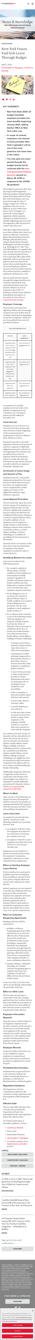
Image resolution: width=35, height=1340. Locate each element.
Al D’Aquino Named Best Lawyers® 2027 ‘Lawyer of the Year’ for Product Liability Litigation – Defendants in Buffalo (16, 1223)
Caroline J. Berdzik (15, 1128)
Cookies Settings (17, 1325)
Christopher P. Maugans (12, 68)
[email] (3, 99)
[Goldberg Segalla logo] (8, 3)
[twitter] (7, 99)
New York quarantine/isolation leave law (19, 171)
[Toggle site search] (28, 4)
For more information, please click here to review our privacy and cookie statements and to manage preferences (17, 1319)
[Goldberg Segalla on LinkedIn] (19, 1307)
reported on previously (13, 300)
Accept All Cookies (17, 1336)
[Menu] (32, 4)
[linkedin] (14, 99)
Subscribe (17, 1249)
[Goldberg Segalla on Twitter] (16, 1307)
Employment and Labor (17, 1144)
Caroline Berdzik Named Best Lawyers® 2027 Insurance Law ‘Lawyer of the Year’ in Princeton (17, 1203)
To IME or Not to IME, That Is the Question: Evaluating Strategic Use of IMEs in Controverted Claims (17, 1183)
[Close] (33, 1311)
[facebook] (10, 99)
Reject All (17, 1330)
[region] (17, 1324)
